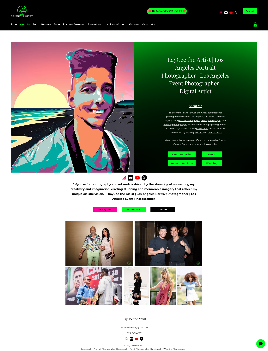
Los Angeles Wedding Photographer (169, 349)
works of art (202, 128)
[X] (236, 12)
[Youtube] (231, 12)
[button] (255, 24)
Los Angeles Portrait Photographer (98, 349)
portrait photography (189, 120)
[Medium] (226, 12)
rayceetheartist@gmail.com (134, 327)
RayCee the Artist (189, 59)
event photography (211, 120)
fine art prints (215, 132)
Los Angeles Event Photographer (133, 349)
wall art (199, 132)
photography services (179, 140)
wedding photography (175, 124)
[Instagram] (221, 12)
